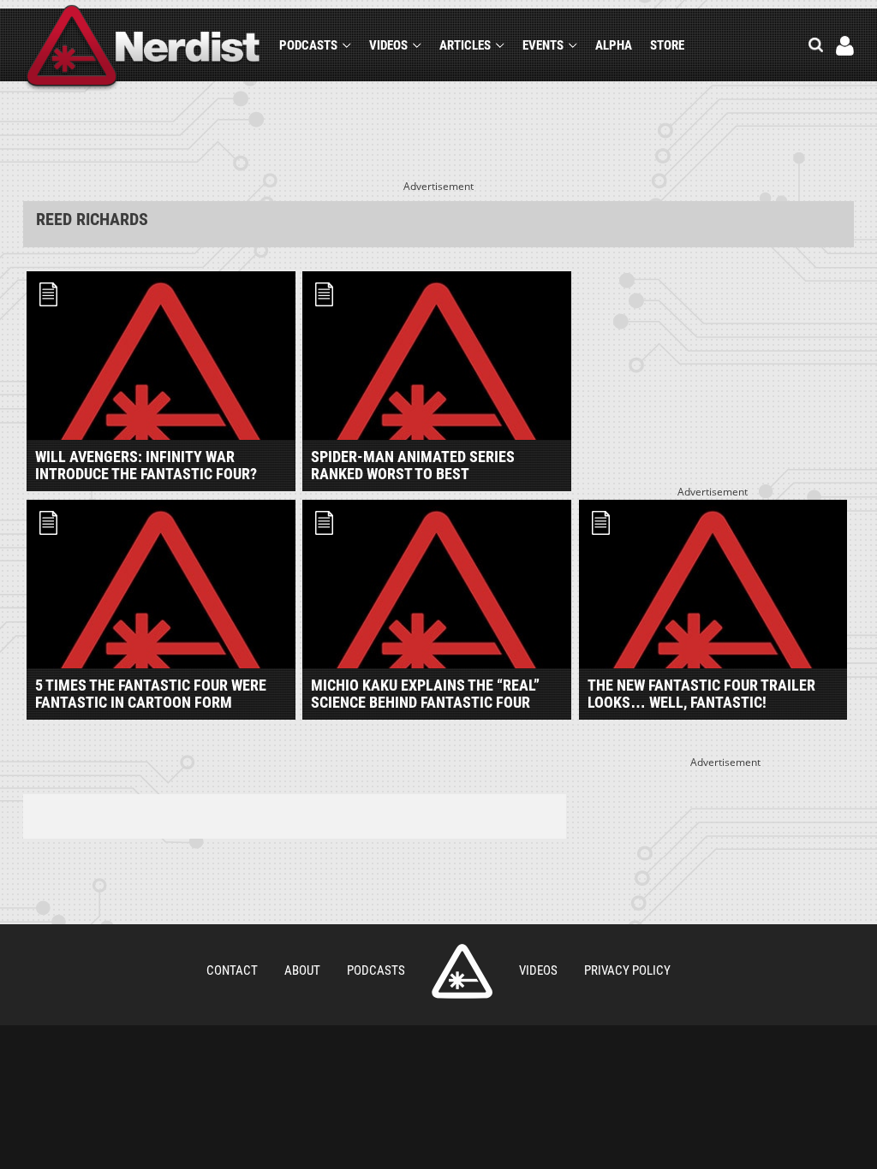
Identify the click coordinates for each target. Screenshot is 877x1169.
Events (543, 45)
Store (667, 45)
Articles (465, 45)
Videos (388, 45)
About (302, 970)
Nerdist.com (462, 971)
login (845, 46)
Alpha (613, 45)
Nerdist (143, 48)
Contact (232, 970)
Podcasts (308, 45)
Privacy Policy (627, 970)
